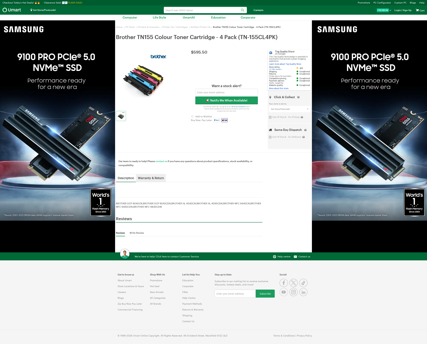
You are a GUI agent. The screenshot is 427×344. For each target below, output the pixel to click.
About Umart (125, 280)
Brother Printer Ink (200, 27)
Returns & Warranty (192, 309)
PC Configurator (382, 2)
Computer (130, 17)
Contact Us (188, 321)
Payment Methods (192, 303)
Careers (258, 10)
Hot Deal (154, 286)
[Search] (243, 10)
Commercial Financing (130, 309)
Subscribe (265, 293)
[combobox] (205, 10)
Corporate (248, 17)
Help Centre (188, 297)
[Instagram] (294, 295)
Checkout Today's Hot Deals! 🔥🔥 (22, 2)
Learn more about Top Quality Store (285, 64)
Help (421, 2)
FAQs (185, 292)
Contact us (304, 256)
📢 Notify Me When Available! (226, 100)
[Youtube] (284, 295)
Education (218, 17)
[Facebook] (284, 286)
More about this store (278, 88)
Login (397, 10)
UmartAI (189, 17)
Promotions (364, 2)
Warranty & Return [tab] (151, 178)
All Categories (157, 297)
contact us (161, 161)
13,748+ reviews (275, 69)
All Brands (155, 303)
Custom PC (400, 2)
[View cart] (417, 10)
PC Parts (130, 27)
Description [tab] (126, 178)
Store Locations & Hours (131, 286)
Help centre (284, 256)
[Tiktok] (303, 286)
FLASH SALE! (75, 2)
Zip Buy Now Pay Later (130, 303)
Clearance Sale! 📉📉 (56, 2)
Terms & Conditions (238, 107)
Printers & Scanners (148, 27)
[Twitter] (294, 286)
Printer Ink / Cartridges (175, 27)
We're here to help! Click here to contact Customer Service (167, 256)
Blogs (413, 2)
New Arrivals (157, 292)
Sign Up (406, 10)
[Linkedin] (303, 295)
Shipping (187, 315)
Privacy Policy (304, 335)
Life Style (159, 17)
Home (119, 27)
